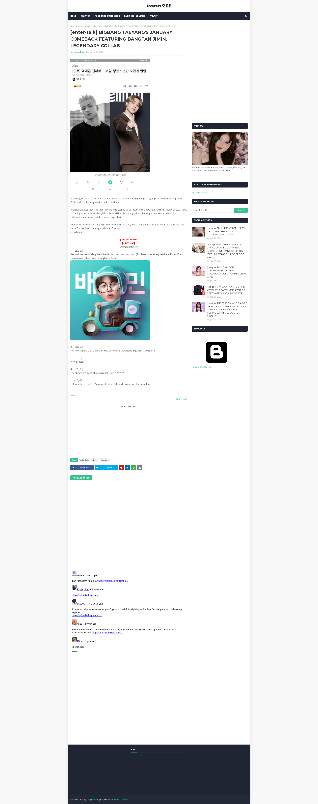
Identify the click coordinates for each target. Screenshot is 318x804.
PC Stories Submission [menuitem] (107, 16)
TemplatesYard (92, 799)
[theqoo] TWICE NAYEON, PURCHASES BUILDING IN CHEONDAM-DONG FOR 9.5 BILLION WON (226, 272)
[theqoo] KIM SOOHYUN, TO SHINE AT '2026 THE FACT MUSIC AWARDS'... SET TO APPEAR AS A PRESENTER (227, 290)
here (135, 246)
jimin (95, 460)
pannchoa (79, 52)
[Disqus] (128, 610)
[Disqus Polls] (128, 525)
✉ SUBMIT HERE (199, 192)
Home (73, 26)
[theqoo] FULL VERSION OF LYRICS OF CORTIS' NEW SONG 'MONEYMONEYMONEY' (226, 231)
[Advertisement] (128, 431)
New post (75, 395)
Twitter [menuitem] (85, 16)
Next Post (181, 399)
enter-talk (84, 460)
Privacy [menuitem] (154, 16)
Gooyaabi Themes (120, 799)
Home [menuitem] (73, 16)
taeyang (81, 26)
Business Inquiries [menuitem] (134, 16)
